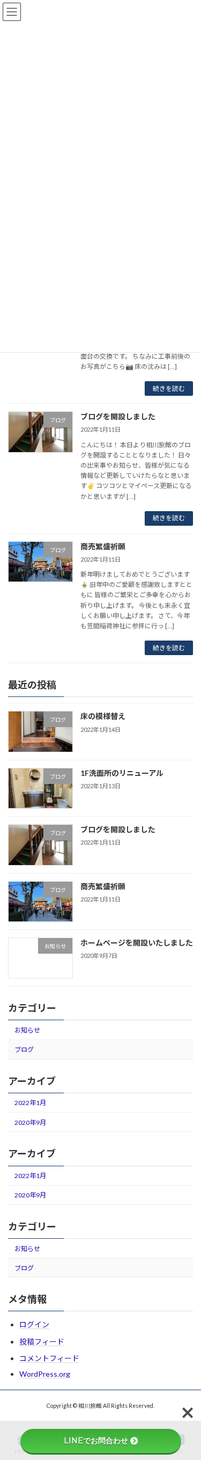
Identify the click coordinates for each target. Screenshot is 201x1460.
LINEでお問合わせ (96, 1441)
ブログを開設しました (117, 416)
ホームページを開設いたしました (136, 942)
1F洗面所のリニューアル (121, 773)
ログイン (34, 1324)
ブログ (24, 1049)
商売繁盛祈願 (102, 546)
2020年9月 (30, 1122)
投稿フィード (41, 1341)
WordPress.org (44, 1373)
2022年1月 (30, 1103)
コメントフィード (49, 1358)
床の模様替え (102, 716)
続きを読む (169, 388)
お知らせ (27, 1030)
